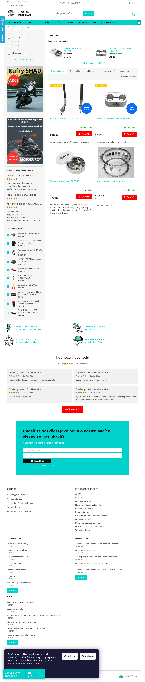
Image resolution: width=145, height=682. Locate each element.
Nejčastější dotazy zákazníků (88, 505)
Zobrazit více (72, 409)
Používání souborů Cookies (87, 523)
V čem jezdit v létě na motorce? (21, 602)
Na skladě (17, 37)
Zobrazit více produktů (92, 63)
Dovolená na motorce (16, 609)
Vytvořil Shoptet (131, 676)
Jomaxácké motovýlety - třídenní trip (91, 563)
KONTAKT (75, 3)
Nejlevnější (75, 71)
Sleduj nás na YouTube (21, 511)
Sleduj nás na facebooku (22, 503)
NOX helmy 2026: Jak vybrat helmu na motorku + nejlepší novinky (36, 615)
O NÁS (62, 3)
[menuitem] (15, 22)
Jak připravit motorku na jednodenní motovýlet (96, 557)
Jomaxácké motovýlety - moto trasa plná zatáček (97, 544)
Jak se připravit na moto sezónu (21, 635)
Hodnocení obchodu (72, 357)
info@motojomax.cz (19, 495)
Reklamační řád (82, 512)
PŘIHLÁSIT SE (37, 461)
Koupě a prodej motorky (17, 544)
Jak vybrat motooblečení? (18, 557)
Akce (15, 41)
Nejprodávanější (107, 71)
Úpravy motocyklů (83, 519)
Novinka (16, 45)
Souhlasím (88, 656)
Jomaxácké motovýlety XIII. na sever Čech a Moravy (98, 570)
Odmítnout (70, 656)
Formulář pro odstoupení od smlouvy (91, 516)
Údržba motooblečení (16, 570)
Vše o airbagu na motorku (18, 583)
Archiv (12, 590)
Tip (14, 49)
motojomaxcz (17, 507)
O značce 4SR (13, 576)
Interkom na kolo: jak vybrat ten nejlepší (24, 622)
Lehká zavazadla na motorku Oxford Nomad (26, 628)
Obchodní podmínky (84, 508)
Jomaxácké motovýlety (17, 550)
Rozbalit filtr (23, 59)
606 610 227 (16, 499)
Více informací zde (30, 663)
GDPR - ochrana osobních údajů (90, 526)
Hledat (88, 13)
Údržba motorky (14, 563)
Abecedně (124, 71)
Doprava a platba (83, 501)
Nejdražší (90, 71)
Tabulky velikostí (82, 530)
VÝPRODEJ (18, 53)
